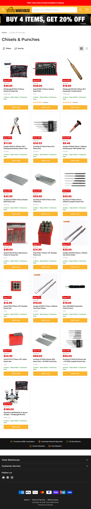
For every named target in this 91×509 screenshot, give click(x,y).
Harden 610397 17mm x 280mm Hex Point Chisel (45, 307)
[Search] (80, 10)
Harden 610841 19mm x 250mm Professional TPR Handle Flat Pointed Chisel (75, 148)
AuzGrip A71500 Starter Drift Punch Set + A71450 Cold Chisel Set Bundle (45, 361)
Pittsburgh (7, 94)
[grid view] (81, 48)
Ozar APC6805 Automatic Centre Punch (73, 307)
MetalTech (7, 417)
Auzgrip (35, 364)
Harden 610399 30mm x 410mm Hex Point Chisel (75, 254)
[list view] (86, 48)
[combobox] (54, 10)
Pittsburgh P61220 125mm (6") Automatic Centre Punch (74, 90)
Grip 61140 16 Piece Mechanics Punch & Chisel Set (15, 254)
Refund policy (53, 500)
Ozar (64, 311)
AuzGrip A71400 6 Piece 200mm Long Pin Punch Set (73, 201)
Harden (6, 151)
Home (4, 33)
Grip (34, 94)
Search (26, 500)
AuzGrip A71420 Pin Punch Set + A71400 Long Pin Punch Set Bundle (74, 361)
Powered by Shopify (45, 505)
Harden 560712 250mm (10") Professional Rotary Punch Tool (15, 147)
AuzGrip (36, 151)
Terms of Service (38, 500)
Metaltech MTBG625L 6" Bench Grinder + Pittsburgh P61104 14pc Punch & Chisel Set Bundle (16, 414)
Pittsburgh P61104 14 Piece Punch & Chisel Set (14, 90)
